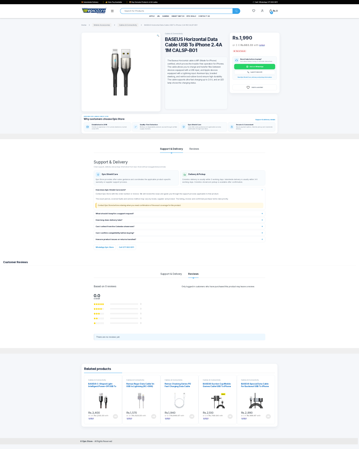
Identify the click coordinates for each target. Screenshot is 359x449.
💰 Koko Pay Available (113, 2)
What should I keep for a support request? (115, 213)
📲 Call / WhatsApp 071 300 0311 (265, 2)
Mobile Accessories (102, 25)
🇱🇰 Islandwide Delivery (89, 2)
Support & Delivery (171, 149)
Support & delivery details (265, 120)
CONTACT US (204, 16)
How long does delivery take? (109, 220)
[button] (158, 35)
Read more (115, 416)
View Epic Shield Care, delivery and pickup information (255, 77)
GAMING (165, 16)
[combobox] (176, 11)
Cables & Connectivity (128, 25)
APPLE (152, 16)
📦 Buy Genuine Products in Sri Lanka (143, 2)
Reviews (194, 149)
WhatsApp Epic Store (105, 247)
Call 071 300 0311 (126, 247)
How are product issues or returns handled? (116, 239)
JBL (158, 16)
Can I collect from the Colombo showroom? (115, 226)
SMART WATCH (178, 16)
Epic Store (87, 441)
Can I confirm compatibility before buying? (115, 233)
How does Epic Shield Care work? (111, 190)
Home (83, 25)
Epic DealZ (191, 16)
